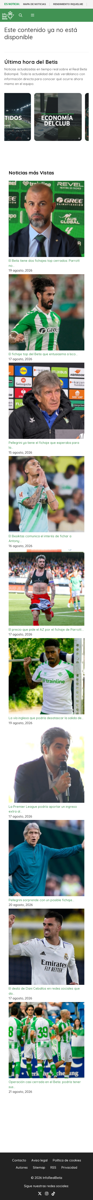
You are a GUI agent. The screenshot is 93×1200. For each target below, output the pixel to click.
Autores (22, 1167)
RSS (53, 1167)
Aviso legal (39, 1160)
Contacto (19, 1160)
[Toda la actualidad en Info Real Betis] (8, 15)
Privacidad (69, 1167)
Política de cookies (67, 1160)
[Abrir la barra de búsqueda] (20, 15)
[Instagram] (46, 1193)
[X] (40, 1193)
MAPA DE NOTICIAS (34, 4)
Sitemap (39, 1167)
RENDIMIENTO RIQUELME (68, 4)
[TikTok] (53, 1193)
